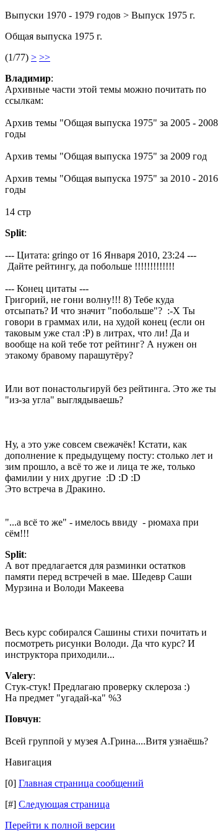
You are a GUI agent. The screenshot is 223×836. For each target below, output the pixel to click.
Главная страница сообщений (81, 783)
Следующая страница (64, 804)
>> (44, 57)
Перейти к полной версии (60, 825)
